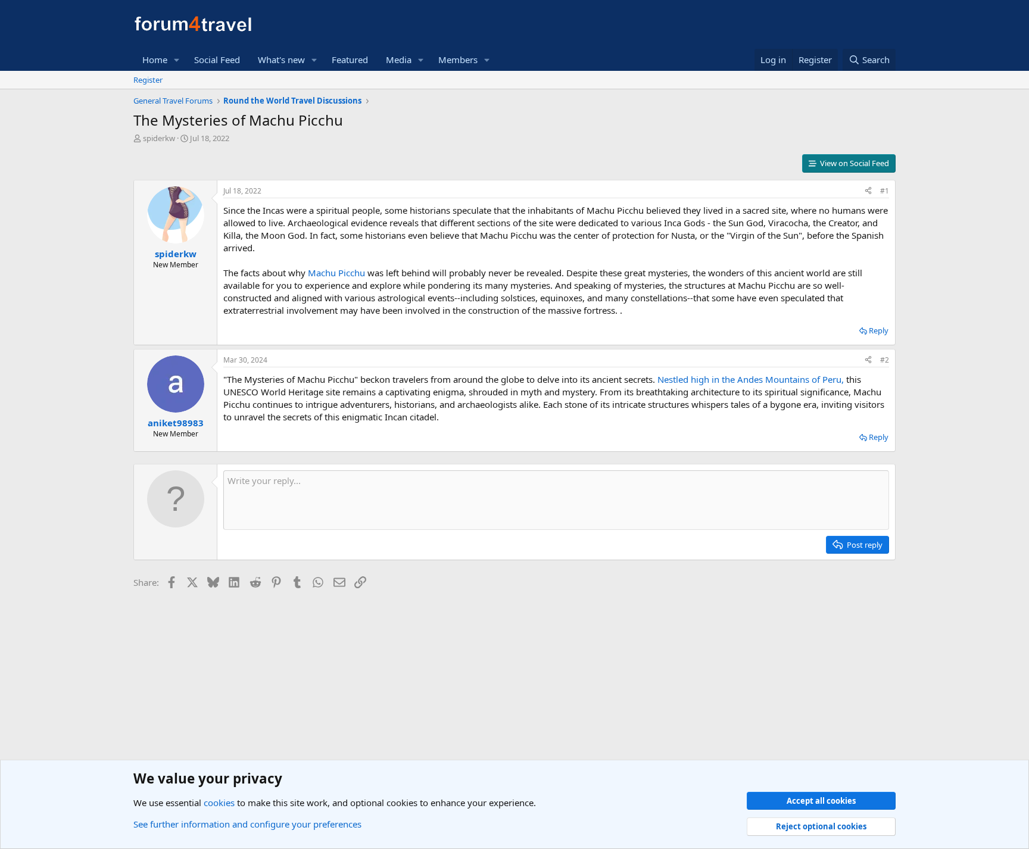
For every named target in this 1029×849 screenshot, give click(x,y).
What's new (281, 59)
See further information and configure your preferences (247, 824)
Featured (350, 59)
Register (148, 79)
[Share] (868, 191)
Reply (878, 330)
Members (458, 59)
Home (154, 59)
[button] (177, 60)
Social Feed (217, 59)
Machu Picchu (336, 273)
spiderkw (159, 138)
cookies (219, 803)
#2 (884, 360)
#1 (884, 191)
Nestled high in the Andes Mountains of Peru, (750, 379)
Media (398, 59)
